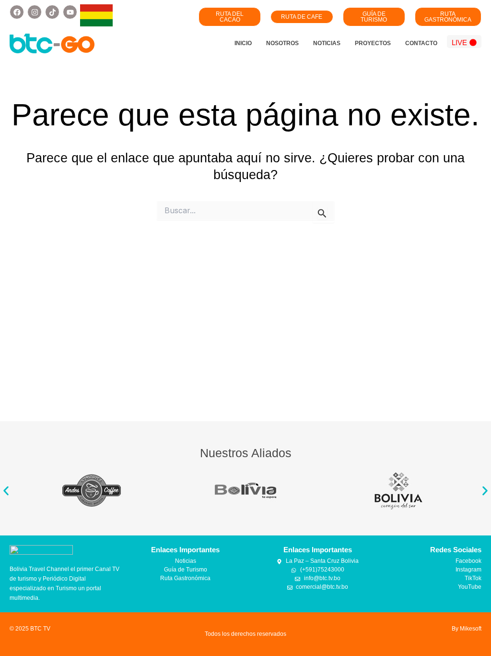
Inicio (243, 43)
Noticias (326, 43)
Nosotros (282, 43)
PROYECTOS (373, 43)
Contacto (421, 43)
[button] (6, 491)
